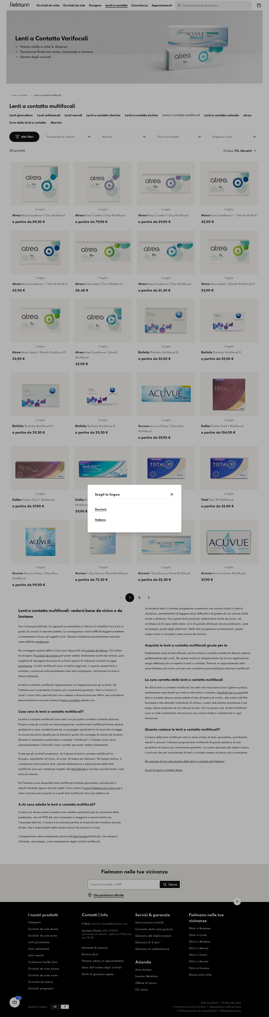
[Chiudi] (172, 494)
